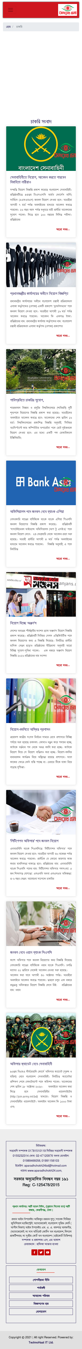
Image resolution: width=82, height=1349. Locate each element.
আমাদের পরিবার (41, 1296)
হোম (8, 27)
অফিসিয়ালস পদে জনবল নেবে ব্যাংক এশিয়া (37, 511)
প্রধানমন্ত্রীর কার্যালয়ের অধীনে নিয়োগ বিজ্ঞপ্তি (39, 293)
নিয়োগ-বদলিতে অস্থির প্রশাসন (30, 729)
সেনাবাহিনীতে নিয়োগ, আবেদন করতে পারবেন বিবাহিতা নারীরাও (38, 179)
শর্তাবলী (41, 1288)
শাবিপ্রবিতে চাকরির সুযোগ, (27, 400)
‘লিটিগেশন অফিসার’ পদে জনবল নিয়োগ (34, 840)
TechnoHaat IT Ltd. (41, 1342)
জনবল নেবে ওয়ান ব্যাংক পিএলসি (31, 952)
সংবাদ (47, 121)
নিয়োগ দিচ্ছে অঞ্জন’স (23, 623)
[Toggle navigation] (10, 10)
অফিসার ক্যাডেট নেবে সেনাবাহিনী (31, 1063)
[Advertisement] (41, 75)
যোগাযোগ (41, 1312)
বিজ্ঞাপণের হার (41, 1304)
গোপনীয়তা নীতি (41, 1280)
